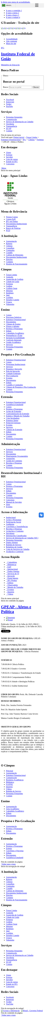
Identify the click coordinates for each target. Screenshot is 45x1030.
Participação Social (13, 522)
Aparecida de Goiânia (14, 279)
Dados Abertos (12, 542)
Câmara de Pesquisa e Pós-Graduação (21, 387)
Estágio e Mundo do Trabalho (18, 416)
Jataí (8, 295)
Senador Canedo (12, 300)
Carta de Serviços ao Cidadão (17, 549)
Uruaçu (9, 302)
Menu (3, 168)
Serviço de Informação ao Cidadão (19, 122)
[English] (6, 28)
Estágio (9, 848)
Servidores (10, 533)
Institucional (11, 517)
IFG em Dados (12, 221)
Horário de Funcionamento (16, 264)
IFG (24, 140)
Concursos (10, 164)
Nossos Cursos (12, 217)
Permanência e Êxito (14, 335)
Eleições (9, 259)
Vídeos (10, 594)
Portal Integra (12, 578)
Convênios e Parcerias (15, 851)
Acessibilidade (12, 39)
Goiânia (9, 286)
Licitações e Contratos (15, 531)
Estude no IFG (12, 162)
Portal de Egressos (13, 423)
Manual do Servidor (14, 502)
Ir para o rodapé (13, 17)
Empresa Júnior (12, 420)
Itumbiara (10, 293)
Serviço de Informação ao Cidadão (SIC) (22, 538)
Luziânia (9, 297)
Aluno (8, 152)
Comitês (9, 253)
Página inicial (18, 137)
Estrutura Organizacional (11, 140)
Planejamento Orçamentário (17, 456)
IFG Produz (12, 580)
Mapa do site (11, 43)
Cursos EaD (11, 219)
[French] (10, 28)
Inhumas (9, 291)
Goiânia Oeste (11, 288)
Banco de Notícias (13, 228)
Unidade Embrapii (13, 373)
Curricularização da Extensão (17, 414)
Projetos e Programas (14, 329)
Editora (10, 583)
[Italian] (17, 28)
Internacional (12, 569)
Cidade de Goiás (12, 281)
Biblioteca (10, 782)
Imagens (10, 592)
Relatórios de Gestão (14, 547)
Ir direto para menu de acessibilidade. (15, 2)
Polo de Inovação (13, 371)
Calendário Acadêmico (15, 333)
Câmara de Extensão (14, 429)
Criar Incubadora (12, 418)
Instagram (10, 999)
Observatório (12, 585)
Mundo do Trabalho (15, 587)
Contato (9, 131)
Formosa (40, 140)
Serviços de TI (13, 574)
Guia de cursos (12, 159)
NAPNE (9, 784)
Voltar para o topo (8, 864)
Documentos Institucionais (16, 224)
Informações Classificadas (16, 536)
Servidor (9, 157)
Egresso (9, 155)
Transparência (11, 126)
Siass (8, 504)
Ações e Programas (13, 520)
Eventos (9, 378)
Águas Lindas (31, 137)
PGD (8, 230)
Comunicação (11, 119)
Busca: (6, 87)
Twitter (9, 1002)
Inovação (11, 576)
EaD (9, 567)
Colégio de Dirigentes (14, 255)
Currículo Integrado (14, 340)
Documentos (11, 322)
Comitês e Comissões (14, 385)
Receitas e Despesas (14, 463)
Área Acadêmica (12, 809)
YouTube (9, 1004)
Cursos (9, 315)
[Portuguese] (2, 28)
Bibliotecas (11, 564)
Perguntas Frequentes (14, 347)
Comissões (10, 250)
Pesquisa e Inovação (14, 369)
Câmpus (31, 140)
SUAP (8, 128)
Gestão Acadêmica (13, 342)
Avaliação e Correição (15, 551)
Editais (8, 331)
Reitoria (9, 243)
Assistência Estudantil (14, 404)
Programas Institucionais (15, 364)
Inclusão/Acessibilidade (15, 338)
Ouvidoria (10, 124)
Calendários (12, 562)
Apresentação (11, 241)
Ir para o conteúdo (14, 10)
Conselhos (10, 248)
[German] (14, 28)
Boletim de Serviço (13, 545)
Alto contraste (11, 41)
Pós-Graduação (12, 376)
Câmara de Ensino (13, 324)
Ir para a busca (12, 15)
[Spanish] (20, 28)
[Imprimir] (10, 618)
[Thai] (24, 28)
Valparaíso (10, 304)
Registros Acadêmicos (15, 780)
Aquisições (10, 458)
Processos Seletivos (13, 317)
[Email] (9, 620)
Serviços (9, 345)
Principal (9, 771)
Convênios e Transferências (17, 526)
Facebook (10, 997)
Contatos (9, 262)
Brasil (9, 5)
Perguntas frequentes (14, 117)
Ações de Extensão (13, 411)
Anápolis (9, 277)
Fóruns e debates (12, 326)
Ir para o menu (12, 13)
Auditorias (10, 524)
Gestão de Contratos (14, 461)
